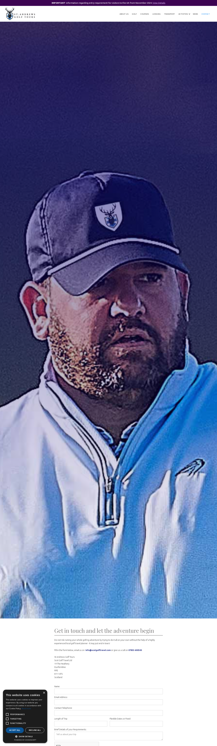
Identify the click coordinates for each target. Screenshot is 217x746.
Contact (206, 14)
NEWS (195, 14)
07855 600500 (135, 650)
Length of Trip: (61, 719)
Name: (57, 686)
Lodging (156, 14)
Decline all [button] (35, 730)
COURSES (144, 14)
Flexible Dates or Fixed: (120, 719)
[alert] (25, 716)
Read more (26, 708)
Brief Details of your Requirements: (70, 729)
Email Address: (61, 697)
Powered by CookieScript (25, 740)
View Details (158, 3)
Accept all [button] (14, 730)
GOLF (134, 14)
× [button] (44, 693)
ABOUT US (124, 14)
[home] (20, 14)
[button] (183, 14)
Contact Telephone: (63, 708)
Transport (169, 14)
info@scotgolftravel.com (98, 650)
